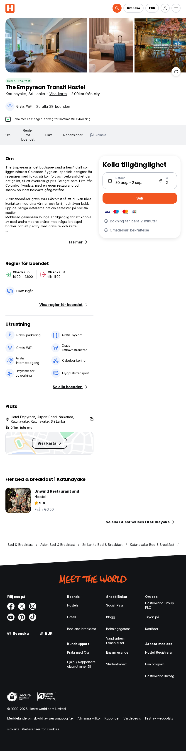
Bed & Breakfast (18, 81)
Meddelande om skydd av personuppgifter (40, 718)
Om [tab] (7, 135)
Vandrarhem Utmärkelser (115, 640)
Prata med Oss (78, 652)
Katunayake (15, 93)
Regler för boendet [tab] (27, 134)
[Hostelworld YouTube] (11, 617)
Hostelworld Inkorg (159, 676)
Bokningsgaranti (118, 629)
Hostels (72, 605)
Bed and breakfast (81, 629)
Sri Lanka (36, 93)
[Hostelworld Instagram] (32, 606)
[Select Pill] (117, 8)
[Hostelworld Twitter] (21, 606)
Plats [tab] (49, 135)
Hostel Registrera (158, 652)
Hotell (71, 617)
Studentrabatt (116, 664)
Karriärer (151, 629)
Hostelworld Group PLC (159, 605)
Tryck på (152, 617)
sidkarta (13, 729)
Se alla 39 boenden (53, 106)
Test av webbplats (158, 718)
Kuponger (112, 718)
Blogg (110, 617)
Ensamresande (117, 652)
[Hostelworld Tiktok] (32, 617)
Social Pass (115, 605)
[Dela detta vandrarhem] (176, 71)
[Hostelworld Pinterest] (21, 617)
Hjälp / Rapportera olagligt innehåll (81, 664)
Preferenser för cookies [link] (40, 729)
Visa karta (58, 93)
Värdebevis (132, 718)
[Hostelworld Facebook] (11, 606)
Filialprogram (154, 664)
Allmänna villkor (89, 718)
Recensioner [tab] (73, 135)
